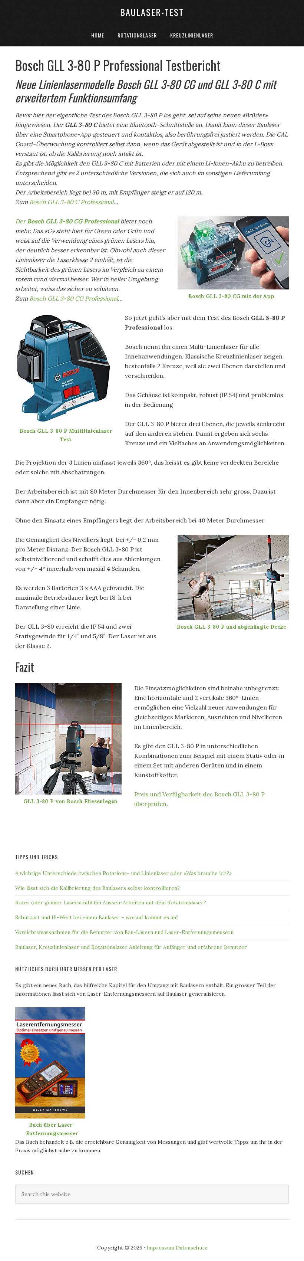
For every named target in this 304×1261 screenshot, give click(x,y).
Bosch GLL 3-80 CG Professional (73, 298)
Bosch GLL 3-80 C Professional (71, 202)
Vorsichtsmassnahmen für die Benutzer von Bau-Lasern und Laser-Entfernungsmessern (124, 932)
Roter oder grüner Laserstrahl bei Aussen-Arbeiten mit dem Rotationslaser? (110, 902)
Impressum (160, 1247)
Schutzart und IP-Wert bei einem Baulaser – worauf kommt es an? (97, 917)
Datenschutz (191, 1247)
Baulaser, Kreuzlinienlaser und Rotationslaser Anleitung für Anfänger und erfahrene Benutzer (131, 947)
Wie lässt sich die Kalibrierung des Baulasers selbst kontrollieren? (97, 888)
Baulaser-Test (152, 12)
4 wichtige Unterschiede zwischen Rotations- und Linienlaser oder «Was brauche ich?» (123, 873)
